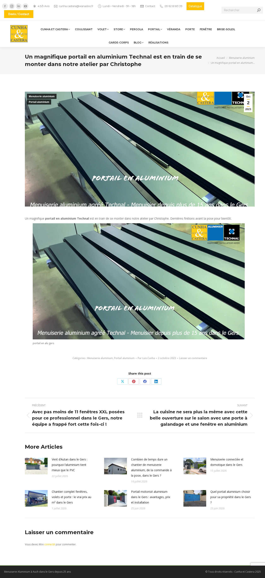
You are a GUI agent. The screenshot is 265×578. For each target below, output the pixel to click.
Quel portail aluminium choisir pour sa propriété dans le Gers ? (230, 497)
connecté (49, 544)
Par (146, 358)
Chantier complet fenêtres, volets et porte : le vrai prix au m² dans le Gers (71, 497)
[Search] (258, 10)
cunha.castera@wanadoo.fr (76, 6)
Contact (150, 6)
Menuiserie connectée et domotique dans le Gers (226, 462)
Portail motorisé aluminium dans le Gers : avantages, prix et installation (150, 497)
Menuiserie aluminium (42, 96)
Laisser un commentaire (193, 358)
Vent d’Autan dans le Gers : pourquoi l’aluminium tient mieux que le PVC (69, 464)
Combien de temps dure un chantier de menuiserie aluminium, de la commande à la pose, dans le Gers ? (151, 467)
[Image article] (36, 466)
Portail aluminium (39, 102)
